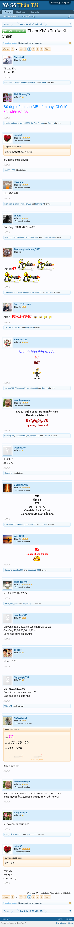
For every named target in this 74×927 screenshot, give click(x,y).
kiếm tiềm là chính (11, 83)
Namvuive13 (20, 718)
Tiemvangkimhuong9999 (27, 249)
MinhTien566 (9, 170)
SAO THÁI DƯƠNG (12, 328)
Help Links (34, 12)
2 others (43, 524)
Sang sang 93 (21, 812)
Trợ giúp (68, 919)
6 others (51, 123)
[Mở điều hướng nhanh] (70, 24)
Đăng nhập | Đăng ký (60, 3)
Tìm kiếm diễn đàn (10, 16)
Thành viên (20, 12)
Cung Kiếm (9, 834)
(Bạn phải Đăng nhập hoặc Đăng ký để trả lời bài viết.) (49, 893)
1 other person (48, 237)
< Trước (6, 49)
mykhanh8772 (24, 123)
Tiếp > (47, 49)
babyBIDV (32, 83)
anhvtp (17, 215)
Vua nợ (23, 83)
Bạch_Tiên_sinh (31, 237)
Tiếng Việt (6, 919)
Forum (8, 12)
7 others (46, 436)
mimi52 (18, 135)
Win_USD (19, 536)
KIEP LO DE (20, 339)
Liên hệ (60, 919)
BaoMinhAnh (21, 485)
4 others (49, 292)
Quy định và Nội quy (64, 923)
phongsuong (21, 581)
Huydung (19, 182)
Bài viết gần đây (28, 16)
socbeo (18, 650)
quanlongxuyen (22, 400)
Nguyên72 (19, 57)
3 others (43, 83)
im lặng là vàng (37, 123)
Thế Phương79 (22, 94)
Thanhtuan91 (9, 292)
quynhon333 (32, 388)
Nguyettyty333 (34, 570)
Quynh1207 (20, 447)
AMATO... (19, 834)
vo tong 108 (9, 388)
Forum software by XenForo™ (13, 923)
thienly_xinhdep (10, 123)
